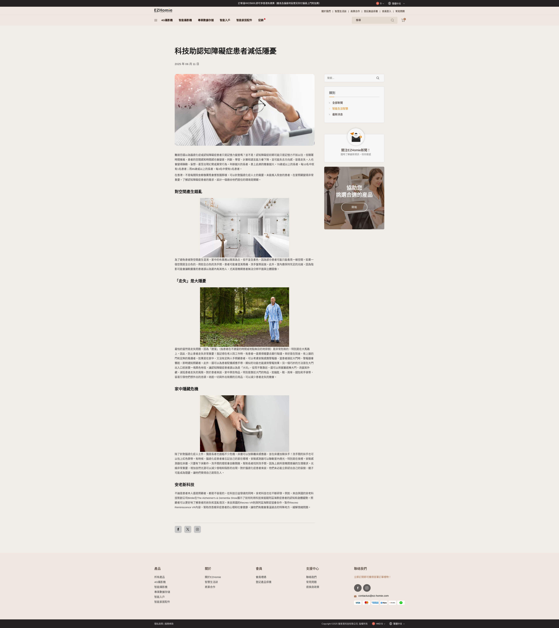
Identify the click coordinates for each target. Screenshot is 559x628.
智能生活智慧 (340, 108)
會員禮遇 (261, 577)
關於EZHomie (213, 577)
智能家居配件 (244, 20)
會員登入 (386, 11)
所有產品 (159, 577)
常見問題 (400, 11)
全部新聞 (337, 102)
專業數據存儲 (206, 20)
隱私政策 (158, 623)
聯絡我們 (311, 577)
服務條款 (169, 623)
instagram (367, 588)
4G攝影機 (167, 20)
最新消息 (337, 114)
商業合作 (355, 11)
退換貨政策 (312, 587)
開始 (354, 207)
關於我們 (326, 11)
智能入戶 (225, 20)
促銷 (260, 20)
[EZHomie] (163, 10)
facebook (358, 588)
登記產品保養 (371, 11)
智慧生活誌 (340, 11)
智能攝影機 (185, 20)
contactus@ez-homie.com (373, 595)
